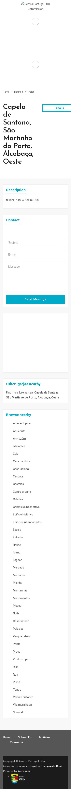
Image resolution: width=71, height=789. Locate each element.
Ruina (16, 682)
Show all (17, 712)
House (16, 545)
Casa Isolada (20, 469)
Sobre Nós (25, 737)
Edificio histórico (22, 514)
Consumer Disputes (28, 766)
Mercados (18, 575)
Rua (15, 674)
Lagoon (17, 560)
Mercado (18, 567)
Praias (31, 91)
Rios (15, 666)
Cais (15, 453)
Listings (18, 91)
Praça (16, 651)
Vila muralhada (22, 704)
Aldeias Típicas (22, 423)
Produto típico (21, 659)
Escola (16, 529)
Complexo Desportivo (26, 507)
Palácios (17, 628)
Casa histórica (21, 461)
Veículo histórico (22, 697)
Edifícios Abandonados (27, 522)
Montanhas (19, 590)
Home (6, 91)
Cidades (17, 499)
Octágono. (24, 771)
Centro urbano (21, 491)
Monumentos (21, 598)
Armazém (19, 438)
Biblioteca (18, 446)
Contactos (16, 742)
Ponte (16, 643)
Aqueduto (18, 431)
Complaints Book (51, 766)
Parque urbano (22, 636)
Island (16, 552)
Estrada (17, 537)
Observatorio (20, 621)
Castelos (18, 484)
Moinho (17, 582)
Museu (16, 605)
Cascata (17, 476)
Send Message (35, 299)
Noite (16, 613)
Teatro (16, 689)
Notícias (44, 737)
